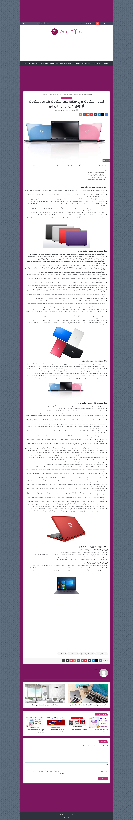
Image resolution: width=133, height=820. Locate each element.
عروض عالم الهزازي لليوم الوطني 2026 (86, 23)
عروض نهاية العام (54, 64)
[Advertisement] (66, 11)
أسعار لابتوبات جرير (101, 654)
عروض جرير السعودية (81, 94)
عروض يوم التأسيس (96, 64)
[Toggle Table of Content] (104, 170)
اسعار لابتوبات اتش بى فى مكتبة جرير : (97, 177)
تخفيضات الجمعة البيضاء (65, 64)
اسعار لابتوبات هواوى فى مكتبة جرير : (97, 179)
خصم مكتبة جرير (73, 654)
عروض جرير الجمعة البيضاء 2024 (79, 729)
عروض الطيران (35, 64)
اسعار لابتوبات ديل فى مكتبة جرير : (96, 176)
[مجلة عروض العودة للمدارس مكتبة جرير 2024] (34, 722)
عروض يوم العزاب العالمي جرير (58, 729)
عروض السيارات (44, 64)
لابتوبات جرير (62, 654)
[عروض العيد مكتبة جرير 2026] (98, 722)
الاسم (106, 764)
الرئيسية (89, 94)
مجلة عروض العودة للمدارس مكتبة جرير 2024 (35, 730)
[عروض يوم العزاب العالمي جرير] (55, 722)
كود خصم (106, 64)
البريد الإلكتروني (104, 771)
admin (74, 110)
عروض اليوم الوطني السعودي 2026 (81, 64)
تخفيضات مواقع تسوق (87, 654)
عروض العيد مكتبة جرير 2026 (101, 729)
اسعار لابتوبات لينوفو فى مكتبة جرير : (96, 172)
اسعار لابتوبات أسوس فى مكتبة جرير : (97, 174)
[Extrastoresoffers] (66, 31)
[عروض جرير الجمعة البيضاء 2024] (77, 722)
